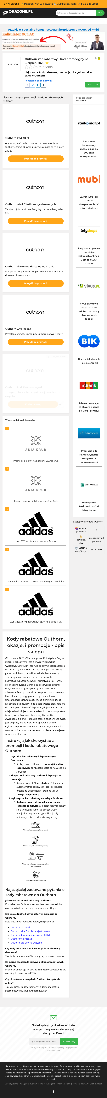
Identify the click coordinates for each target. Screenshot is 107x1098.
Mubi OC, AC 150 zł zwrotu (38, 3)
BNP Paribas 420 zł (67, 3)
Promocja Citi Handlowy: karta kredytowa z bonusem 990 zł (88, 457)
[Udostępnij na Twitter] (32, 85)
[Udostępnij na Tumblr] (43, 85)
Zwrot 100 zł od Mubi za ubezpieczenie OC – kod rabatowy (88, 203)
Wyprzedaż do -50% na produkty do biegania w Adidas (36, 581)
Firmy (41, 1083)
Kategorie (50, 1083)
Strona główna (11, 1083)
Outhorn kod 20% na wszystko (26, 942)
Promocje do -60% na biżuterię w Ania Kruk (35, 460)
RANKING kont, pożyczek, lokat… (72, 1083)
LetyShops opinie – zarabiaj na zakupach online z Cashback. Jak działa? (89, 256)
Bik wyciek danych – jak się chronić (89, 361)
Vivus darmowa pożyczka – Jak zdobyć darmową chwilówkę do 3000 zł (89, 311)
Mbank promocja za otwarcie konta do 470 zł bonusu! (89, 407)
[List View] (99, 58)
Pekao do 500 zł (89, 3)
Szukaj (100, 13)
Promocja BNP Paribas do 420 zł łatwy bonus (89, 506)
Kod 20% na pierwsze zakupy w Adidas (36, 541)
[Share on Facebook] (27, 85)
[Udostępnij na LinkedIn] (38, 85)
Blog (92, 1083)
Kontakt (98, 1083)
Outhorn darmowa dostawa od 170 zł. (30, 935)
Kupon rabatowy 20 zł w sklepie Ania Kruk (36, 501)
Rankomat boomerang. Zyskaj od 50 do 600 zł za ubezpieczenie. (89, 149)
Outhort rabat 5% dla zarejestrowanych (31, 931)
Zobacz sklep (92, 85)
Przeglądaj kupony (28, 1083)
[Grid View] (96, 58)
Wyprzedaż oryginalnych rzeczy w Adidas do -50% (36, 621)
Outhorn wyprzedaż (21, 938)
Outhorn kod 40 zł (20, 927)
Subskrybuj (69, 1041)
